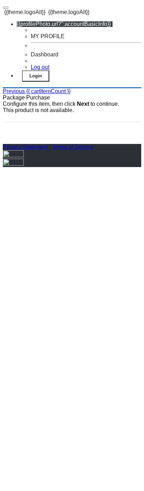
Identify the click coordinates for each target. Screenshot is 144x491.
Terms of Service (72, 147)
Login (35, 75)
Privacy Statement (25, 147)
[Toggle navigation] (5, 8)
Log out (40, 67)
